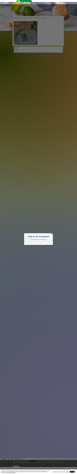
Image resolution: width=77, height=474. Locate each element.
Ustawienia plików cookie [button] (57, 471)
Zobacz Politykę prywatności (10, 472)
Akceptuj (72, 471)
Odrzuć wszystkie (65, 471)
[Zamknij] (75, 471)
